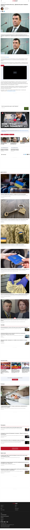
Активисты (2, 517)
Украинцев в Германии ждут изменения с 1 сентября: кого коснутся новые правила (13, 194)
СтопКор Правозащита (3, 514)
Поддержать (15, 379)
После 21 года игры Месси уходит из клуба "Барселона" (10, 106)
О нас (1, 513)
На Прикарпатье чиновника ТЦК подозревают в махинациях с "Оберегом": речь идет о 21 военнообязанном (14, 434)
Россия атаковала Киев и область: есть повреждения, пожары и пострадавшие (13, 440)
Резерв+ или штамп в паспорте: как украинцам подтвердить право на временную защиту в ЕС (15, 269)
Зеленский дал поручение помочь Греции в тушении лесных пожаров (15, 150)
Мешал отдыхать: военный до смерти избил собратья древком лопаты (11, 427)
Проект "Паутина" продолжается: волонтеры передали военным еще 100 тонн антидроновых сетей (15, 370)
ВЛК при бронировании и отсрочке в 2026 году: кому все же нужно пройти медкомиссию (14, 327)
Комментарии (4, 154)
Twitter (27, 130)
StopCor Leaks (3, 453)
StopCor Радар (2, 509)
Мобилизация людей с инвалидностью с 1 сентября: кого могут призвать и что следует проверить (14, 340)
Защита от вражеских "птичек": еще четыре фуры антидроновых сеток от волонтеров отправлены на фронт (6, 371)
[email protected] (7, 526)
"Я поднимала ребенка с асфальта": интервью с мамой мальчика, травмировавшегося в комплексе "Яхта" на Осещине (14, 406)
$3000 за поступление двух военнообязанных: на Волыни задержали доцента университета (15, 294)
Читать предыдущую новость (4, 147)
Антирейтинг (16, 509)
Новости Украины (12, 134)
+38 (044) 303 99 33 (15, 448)
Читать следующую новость (14, 147)
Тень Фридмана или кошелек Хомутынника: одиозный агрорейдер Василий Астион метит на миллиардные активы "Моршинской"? (15, 463)
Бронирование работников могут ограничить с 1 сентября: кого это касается (12, 244)
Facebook (23, 130)
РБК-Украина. (7, 57)
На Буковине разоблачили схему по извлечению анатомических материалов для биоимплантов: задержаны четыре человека (13, 334)
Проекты (2, 505)
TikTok (5, 131)
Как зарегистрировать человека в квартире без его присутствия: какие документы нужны (14, 219)
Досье (1, 508)
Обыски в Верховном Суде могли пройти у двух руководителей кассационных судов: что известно (14, 320)
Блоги (16, 506)
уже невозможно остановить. (11, 90)
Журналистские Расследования (5, 516)
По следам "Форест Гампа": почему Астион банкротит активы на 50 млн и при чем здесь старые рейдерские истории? (14, 456)
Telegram (20, 130)
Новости (2, 506)
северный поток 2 (6, 134)
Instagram (2, 131)
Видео (16, 505)
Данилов (2, 134)
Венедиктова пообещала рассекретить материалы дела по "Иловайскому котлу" (4, 150)
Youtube (25, 130)
